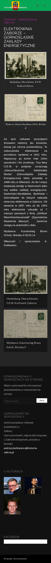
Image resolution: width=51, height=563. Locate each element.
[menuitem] (37, 5)
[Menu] (44, 5)
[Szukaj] (37, 5)
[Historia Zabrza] (21, 5)
